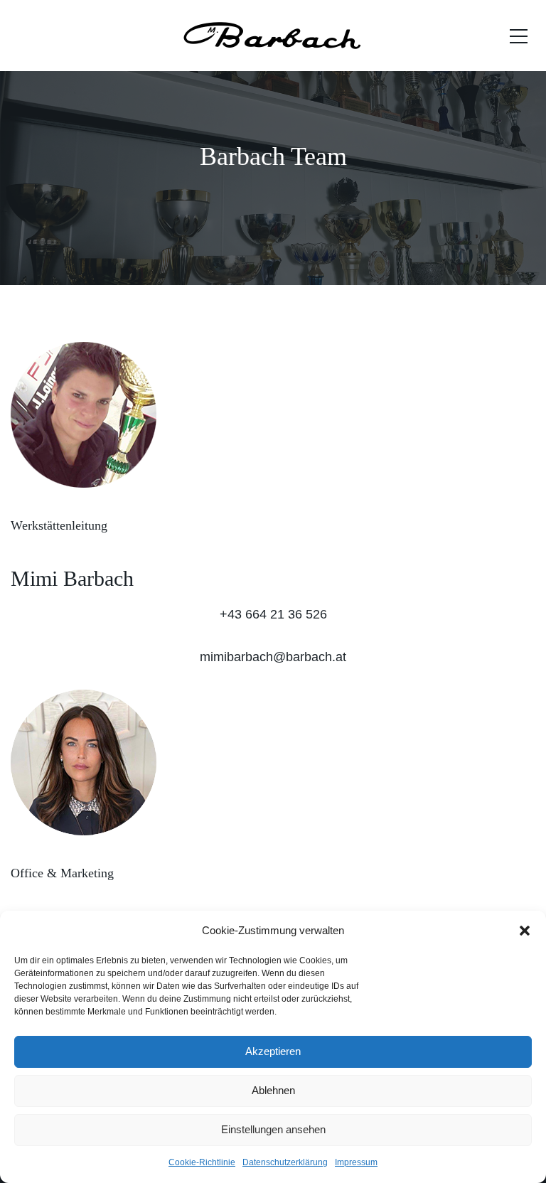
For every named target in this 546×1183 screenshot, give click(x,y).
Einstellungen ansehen (273, 1129)
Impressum (356, 1162)
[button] (525, 931)
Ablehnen (273, 1090)
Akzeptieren (273, 1051)
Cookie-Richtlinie (201, 1162)
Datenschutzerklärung (285, 1162)
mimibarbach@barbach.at (273, 657)
